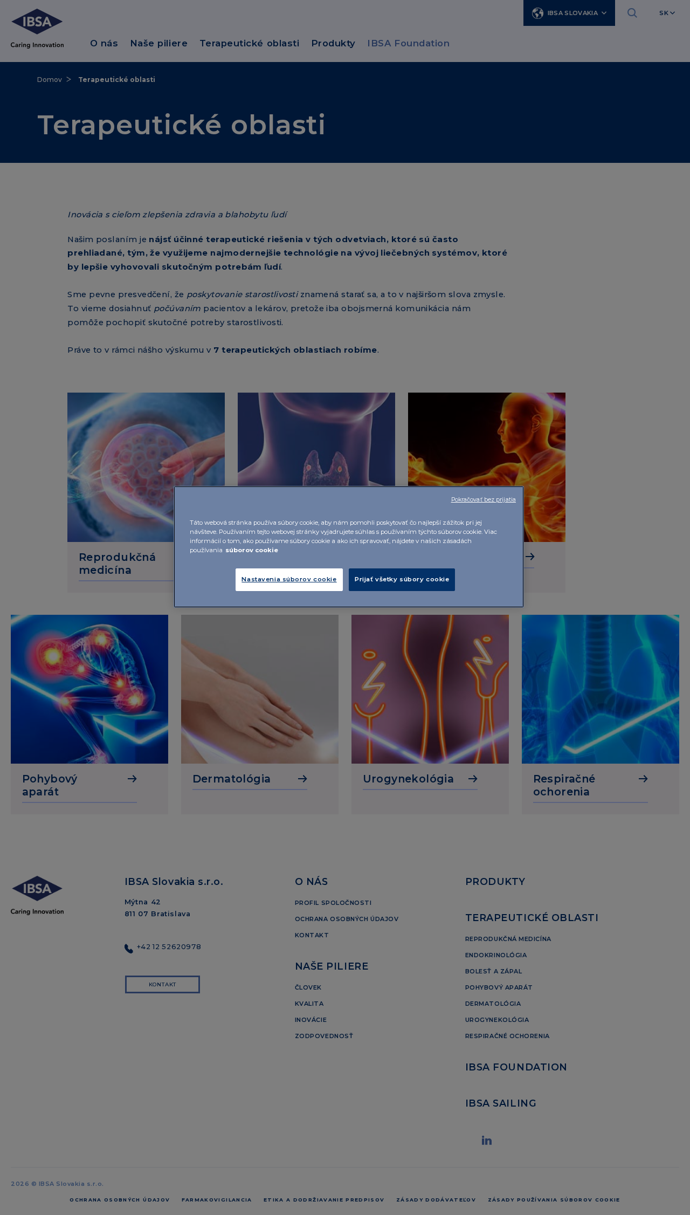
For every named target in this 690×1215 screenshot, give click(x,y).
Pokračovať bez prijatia (483, 499)
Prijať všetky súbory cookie (402, 579)
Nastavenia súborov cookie (289, 579)
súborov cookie (251, 550)
